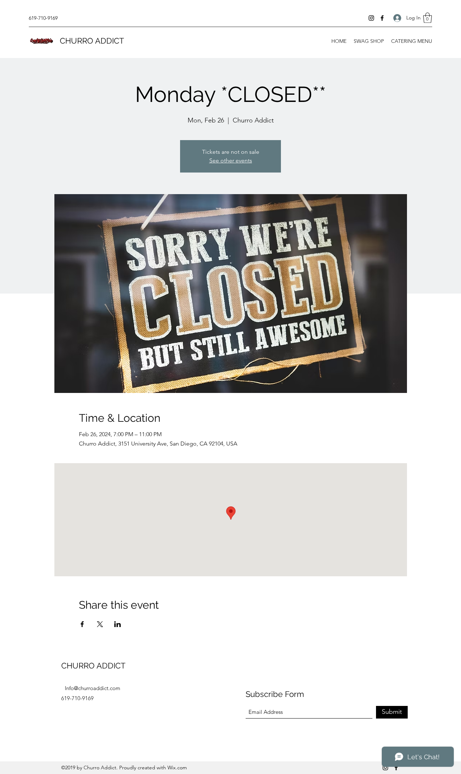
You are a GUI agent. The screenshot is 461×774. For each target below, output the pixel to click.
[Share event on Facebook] (82, 624)
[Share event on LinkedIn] (117, 624)
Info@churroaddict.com (92, 688)
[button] (427, 18)
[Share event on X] (100, 624)
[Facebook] (382, 18)
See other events (230, 160)
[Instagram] (371, 18)
